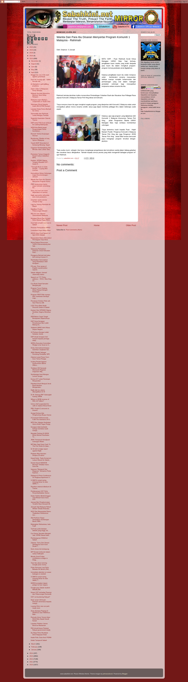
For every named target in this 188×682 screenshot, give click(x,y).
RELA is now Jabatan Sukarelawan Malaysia (39, 214)
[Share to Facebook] (91, 158)
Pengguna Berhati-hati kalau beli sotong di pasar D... (40, 256)
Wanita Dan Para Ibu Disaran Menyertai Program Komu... (41, 180)
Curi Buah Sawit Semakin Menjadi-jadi (39, 284)
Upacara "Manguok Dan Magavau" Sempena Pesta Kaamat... (41, 471)
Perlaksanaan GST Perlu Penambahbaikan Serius (40, 492)
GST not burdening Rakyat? (40, 597)
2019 (31, 50)
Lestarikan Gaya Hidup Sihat (40, 230)
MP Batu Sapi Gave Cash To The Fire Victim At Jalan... (40, 445)
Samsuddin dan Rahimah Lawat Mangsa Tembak (40, 114)
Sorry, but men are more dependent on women (39, 191)
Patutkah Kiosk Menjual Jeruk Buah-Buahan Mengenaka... (41, 385)
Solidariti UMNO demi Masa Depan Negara (40, 328)
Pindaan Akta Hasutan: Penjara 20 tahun (38, 454)
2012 (31, 659)
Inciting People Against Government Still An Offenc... (38, 363)
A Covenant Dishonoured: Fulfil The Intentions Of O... (41, 418)
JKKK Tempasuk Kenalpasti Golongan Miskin (40, 440)
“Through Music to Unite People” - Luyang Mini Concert (39, 168)
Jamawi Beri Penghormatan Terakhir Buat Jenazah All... (41, 503)
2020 (31, 47)
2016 (31, 56)
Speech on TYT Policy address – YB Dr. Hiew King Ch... (41, 279)
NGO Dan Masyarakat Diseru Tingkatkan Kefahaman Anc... (41, 513)
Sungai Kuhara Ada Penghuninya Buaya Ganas (41, 414)
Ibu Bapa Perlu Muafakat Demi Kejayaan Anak (39, 633)
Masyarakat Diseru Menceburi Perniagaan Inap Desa (41, 238)
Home (97, 225)
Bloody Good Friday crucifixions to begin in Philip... (39, 558)
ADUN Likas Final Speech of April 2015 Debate (40, 234)
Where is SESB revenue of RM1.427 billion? (40, 400)
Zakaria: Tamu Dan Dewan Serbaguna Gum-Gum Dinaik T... (40, 544)
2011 (31, 662)
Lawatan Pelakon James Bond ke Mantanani (39, 624)
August (33, 64)
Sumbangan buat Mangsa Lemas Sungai (40, 375)
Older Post (131, 225)
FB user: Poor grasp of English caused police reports (39, 268)
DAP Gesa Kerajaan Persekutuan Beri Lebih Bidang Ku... (40, 323)
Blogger (124, 674)
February (34, 647)
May (33, 69)
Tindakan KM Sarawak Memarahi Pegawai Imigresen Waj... (38, 369)
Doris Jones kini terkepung (40, 549)
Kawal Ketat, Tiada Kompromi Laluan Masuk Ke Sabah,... (41, 459)
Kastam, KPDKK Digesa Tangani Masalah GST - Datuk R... (40, 162)
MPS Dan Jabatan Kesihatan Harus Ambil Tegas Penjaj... (41, 423)
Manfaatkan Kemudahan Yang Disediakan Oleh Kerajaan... (39, 261)
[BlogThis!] (87, 158)
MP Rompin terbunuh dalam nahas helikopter (40, 553)
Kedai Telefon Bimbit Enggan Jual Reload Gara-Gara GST (41, 497)
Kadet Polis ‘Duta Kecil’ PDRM (41, 637)
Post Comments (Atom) (74, 230)
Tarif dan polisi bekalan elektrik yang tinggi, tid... (40, 529)
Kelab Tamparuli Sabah (39, 640)
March (33, 644)
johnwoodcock (108, 674)
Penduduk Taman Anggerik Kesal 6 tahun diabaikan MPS (40, 155)
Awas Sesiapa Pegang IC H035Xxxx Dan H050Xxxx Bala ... (40, 612)
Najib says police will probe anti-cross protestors (40, 196)
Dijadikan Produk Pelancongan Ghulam (39, 210)
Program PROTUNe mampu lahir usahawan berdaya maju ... (40, 296)
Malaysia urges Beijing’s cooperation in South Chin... (41, 100)
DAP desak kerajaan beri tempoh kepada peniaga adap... (40, 338)
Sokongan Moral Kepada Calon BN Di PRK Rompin (40, 105)
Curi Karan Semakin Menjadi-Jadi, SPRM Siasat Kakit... (41, 534)
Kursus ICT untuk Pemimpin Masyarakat (40, 380)
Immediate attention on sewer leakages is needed (41, 573)
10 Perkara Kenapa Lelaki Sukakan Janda (40, 333)
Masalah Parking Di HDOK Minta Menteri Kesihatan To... (40, 435)
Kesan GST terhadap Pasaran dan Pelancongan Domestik (41, 593)
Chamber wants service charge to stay (39, 200)
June (33, 66)
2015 (31, 58)
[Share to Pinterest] (93, 158)
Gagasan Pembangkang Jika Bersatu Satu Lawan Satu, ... (41, 149)
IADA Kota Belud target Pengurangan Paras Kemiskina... (39, 129)
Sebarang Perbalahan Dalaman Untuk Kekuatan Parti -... (40, 250)
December (35, 61)
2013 (31, 656)
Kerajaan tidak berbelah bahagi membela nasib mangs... (39, 428)
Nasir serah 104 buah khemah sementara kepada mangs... (41, 601)
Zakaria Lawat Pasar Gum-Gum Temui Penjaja (40, 358)
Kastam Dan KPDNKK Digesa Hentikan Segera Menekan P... (41, 311)
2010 (31, 664)
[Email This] (85, 158)
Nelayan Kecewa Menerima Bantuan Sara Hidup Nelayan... (40, 95)
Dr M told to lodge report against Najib (39, 450)
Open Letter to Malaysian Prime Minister (39, 89)
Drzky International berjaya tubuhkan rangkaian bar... (40, 348)
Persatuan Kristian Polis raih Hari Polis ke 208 (40, 302)
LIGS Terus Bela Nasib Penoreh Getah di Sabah (40, 306)
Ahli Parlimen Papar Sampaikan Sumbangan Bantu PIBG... (40, 519)
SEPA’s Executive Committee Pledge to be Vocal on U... (41, 344)
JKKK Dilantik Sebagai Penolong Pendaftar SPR (40, 353)
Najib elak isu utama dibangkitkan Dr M (38, 391)
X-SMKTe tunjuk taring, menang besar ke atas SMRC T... (39, 482)
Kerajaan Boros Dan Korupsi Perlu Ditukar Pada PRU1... (41, 219)
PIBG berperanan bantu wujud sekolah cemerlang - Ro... (41, 186)
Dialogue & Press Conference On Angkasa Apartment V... (41, 476)
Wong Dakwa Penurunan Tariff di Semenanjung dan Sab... (41, 244)
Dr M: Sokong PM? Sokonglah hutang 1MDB (41, 395)
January (34, 649)
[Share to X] (89, 158)
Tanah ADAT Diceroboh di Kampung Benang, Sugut (40, 144)
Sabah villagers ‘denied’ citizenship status (39, 273)
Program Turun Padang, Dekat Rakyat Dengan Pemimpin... (39, 290)
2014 (31, 653)
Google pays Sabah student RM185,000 (40, 588)
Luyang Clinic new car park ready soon (40, 607)
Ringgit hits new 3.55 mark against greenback (40, 75)
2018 (31, 53)
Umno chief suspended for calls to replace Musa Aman (41, 405)
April (33, 72)
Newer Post (61, 225)
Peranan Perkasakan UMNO (40, 227)
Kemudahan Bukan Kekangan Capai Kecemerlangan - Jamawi (41, 175)
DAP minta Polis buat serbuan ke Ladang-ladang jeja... (41, 123)
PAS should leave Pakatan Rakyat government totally (40, 629)
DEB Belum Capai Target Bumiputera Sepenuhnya (40, 317)
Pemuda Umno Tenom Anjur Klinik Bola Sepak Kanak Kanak (40, 619)
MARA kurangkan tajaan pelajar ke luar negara (39, 584)
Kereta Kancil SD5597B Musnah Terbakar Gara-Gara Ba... (40, 464)
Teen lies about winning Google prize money (39, 564)
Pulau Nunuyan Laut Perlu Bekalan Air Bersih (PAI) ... (40, 568)
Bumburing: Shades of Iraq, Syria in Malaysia (40, 139)
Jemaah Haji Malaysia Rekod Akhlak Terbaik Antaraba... (41, 507)
